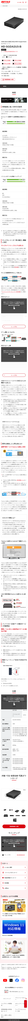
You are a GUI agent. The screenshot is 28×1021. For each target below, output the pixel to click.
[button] (14, 826)
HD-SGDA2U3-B (21, 855)
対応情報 (16, 267)
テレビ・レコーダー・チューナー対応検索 (11, 291)
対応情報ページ (20, 480)
